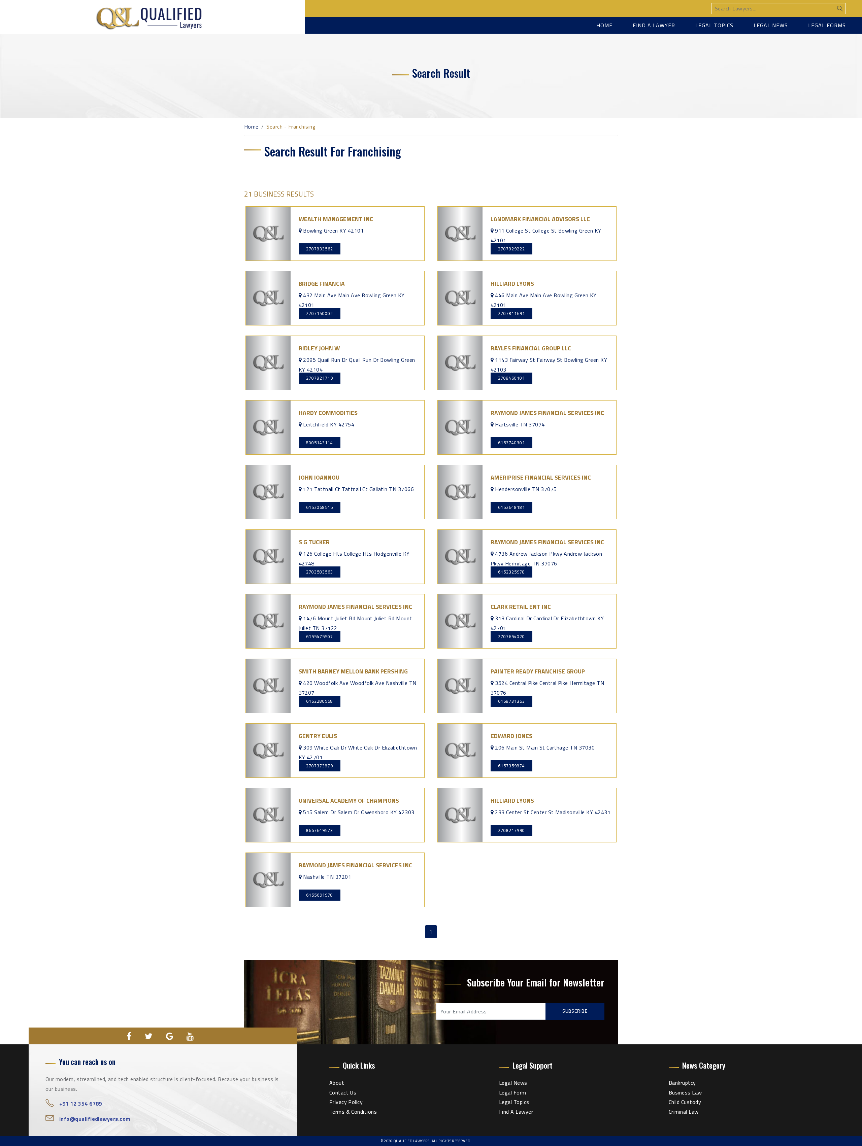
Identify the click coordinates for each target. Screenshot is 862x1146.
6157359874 (511, 765)
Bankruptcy (682, 1083)
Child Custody (685, 1102)
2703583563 (319, 571)
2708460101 (511, 378)
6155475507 (319, 636)
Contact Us (343, 1092)
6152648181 (511, 507)
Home (604, 25)
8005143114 (319, 442)
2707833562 (319, 248)
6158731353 (511, 701)
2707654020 (511, 636)
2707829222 (511, 248)
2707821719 (319, 378)
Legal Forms (827, 25)
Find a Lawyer (654, 25)
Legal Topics (714, 25)
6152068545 (319, 507)
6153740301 (511, 442)
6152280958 (319, 701)
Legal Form (512, 1092)
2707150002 (319, 313)
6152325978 (511, 571)
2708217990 (511, 830)
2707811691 (511, 313)
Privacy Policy (346, 1102)
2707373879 (319, 765)
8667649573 (319, 830)
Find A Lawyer (516, 1112)
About (336, 1083)
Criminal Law (684, 1112)
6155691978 (319, 895)
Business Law (685, 1092)
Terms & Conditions (353, 1112)
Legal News (771, 25)
